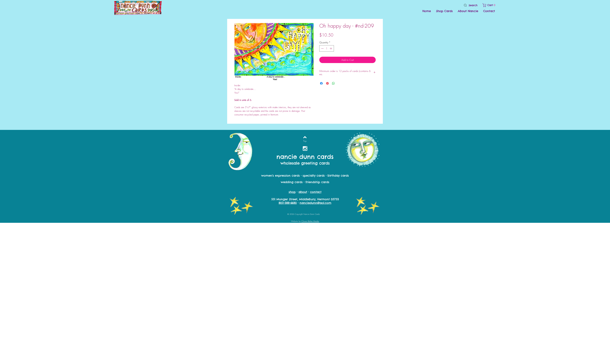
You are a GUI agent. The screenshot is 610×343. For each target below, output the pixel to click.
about (302, 192)
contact (316, 192)
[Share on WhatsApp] (333, 83)
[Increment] (331, 48)
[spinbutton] (326, 48)
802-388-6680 (288, 203)
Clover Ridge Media (310, 221)
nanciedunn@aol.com (315, 203)
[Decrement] (322, 48)
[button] (489, 5)
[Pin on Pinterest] (327, 83)
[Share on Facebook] (321, 83)
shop (292, 192)
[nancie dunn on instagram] (305, 148)
